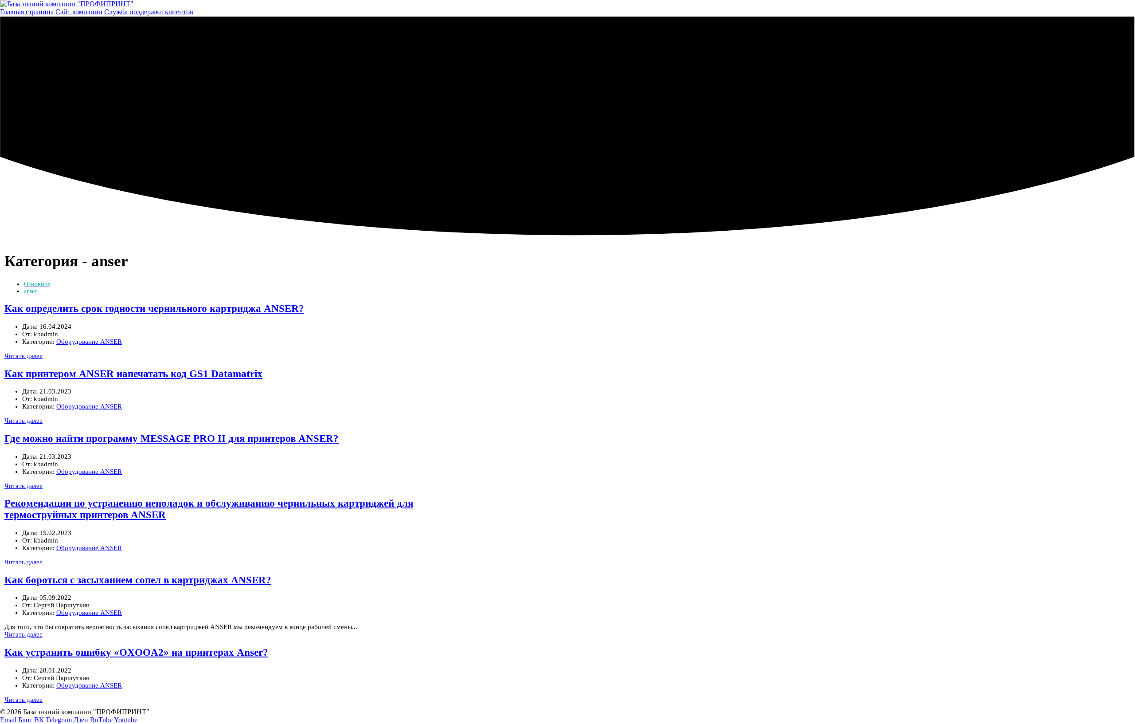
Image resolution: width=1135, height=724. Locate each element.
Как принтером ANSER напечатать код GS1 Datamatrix (133, 373)
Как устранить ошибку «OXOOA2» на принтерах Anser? (136, 652)
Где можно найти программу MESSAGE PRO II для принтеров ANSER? (171, 438)
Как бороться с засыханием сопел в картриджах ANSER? (137, 580)
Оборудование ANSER (89, 341)
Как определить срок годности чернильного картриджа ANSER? (154, 308)
